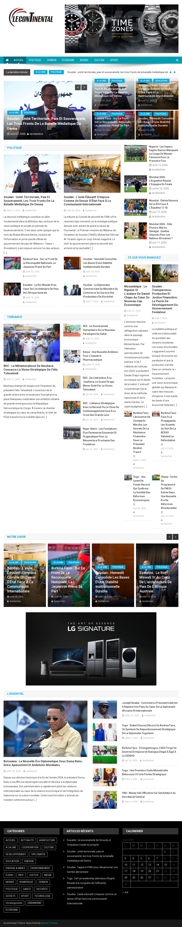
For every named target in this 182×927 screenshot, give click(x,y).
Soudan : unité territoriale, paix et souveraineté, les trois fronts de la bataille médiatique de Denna (111, 91)
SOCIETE (55, 72)
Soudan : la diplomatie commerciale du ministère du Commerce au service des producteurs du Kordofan (100, 291)
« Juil (125, 892)
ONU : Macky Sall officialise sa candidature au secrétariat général (149, 795)
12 (141, 864)
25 (133, 877)
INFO (21, 875)
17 (125, 871)
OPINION (51, 60)
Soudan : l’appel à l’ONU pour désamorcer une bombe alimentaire (101, 72)
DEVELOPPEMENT (16, 854)
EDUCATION (161, 80)
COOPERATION (30, 847)
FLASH (9, 875)
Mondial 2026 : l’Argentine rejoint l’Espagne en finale (160, 181)
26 (141, 877)
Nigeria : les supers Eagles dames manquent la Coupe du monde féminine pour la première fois (163, 153)
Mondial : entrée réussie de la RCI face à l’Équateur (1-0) (163, 204)
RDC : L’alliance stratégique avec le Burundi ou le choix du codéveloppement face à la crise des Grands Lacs (101, 409)
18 (133, 871)
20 (149, 871)
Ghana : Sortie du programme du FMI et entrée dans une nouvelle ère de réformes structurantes (169, 492)
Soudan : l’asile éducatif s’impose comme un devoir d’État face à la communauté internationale (156, 91)
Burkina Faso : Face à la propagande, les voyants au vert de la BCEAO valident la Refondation (169, 427)
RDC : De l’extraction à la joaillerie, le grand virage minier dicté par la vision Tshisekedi (98, 383)
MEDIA (48, 875)
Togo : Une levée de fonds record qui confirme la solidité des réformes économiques (141, 488)
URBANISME (34, 902)
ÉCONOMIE (68, 60)
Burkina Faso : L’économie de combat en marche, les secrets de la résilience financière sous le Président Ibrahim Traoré (141, 432)
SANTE (27, 889)
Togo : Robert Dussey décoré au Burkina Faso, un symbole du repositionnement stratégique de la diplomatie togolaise (149, 729)
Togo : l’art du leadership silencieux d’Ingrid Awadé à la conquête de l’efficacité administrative (90, 883)
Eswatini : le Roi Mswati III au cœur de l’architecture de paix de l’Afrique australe (40, 289)
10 (125, 864)
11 (133, 864)
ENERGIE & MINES (15, 868)
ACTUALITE (27, 840)
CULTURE (99, 60)
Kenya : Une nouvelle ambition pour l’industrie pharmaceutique (100, 356)
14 (157, 864)
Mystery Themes (49, 923)
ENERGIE (29, 861)
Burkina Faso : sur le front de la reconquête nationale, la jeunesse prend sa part (113, 122)
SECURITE (42, 889)
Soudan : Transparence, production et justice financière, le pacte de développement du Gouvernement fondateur (165, 299)
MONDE (84, 60)
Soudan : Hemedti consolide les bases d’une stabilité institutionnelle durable (156, 122)
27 (149, 877)
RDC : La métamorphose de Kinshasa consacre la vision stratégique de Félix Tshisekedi (31, 369)
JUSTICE (34, 875)
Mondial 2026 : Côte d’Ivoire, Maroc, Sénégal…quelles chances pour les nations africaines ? (161, 231)
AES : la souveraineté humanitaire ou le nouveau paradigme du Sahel (99, 330)
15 (165, 864)
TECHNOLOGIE (42, 896)
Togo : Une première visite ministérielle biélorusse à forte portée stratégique (145, 772)
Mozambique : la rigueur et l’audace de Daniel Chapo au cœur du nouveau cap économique (137, 296)
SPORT (114, 60)
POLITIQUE (35, 60)
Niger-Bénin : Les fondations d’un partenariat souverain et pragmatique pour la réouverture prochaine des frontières (100, 436)
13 (149, 864)
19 (141, 871)
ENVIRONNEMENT (40, 868)
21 (157, 871)
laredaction (36, 133)
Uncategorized (14, 902)
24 (125, 877)
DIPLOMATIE (38, 854)
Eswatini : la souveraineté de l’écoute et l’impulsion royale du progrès (89, 842)
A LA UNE (40, 72)
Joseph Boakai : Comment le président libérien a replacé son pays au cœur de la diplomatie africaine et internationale (150, 706)
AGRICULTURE (47, 840)
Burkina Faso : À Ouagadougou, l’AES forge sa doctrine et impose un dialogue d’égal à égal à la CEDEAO (149, 751)
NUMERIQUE (26, 882)
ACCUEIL (18, 60)
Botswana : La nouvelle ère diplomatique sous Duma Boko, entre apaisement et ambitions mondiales (43, 763)
